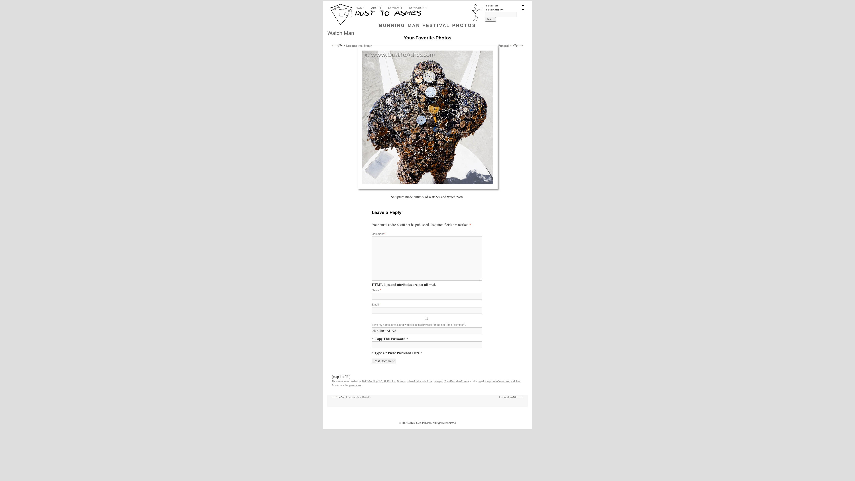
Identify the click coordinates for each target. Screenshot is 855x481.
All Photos (389, 381)
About (376, 8)
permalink (355, 385)
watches (516, 381)
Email (376, 304)
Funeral (504, 46)
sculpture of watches (496, 381)
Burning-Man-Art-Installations (414, 381)
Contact (395, 8)
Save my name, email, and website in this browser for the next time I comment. (419, 324)
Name (376, 290)
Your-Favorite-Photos (456, 381)
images (438, 381)
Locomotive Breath (358, 46)
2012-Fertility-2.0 (372, 381)
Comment (378, 234)
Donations (418, 8)
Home (360, 8)
